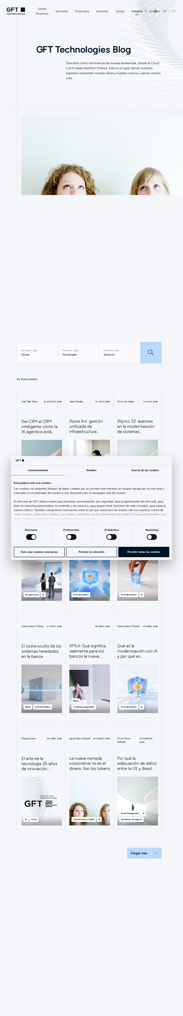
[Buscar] (146, 11)
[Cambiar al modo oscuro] (174, 11)
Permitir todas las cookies (143, 551)
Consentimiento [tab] (38, 470)
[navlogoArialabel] (15, 11)
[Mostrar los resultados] (151, 352)
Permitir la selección (91, 551)
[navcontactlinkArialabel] (165, 11)
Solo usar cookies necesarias (39, 551)
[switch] (71, 537)
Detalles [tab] (91, 470)
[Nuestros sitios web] (155, 11)
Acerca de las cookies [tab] (145, 470)
